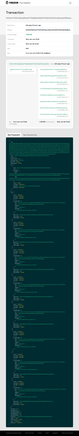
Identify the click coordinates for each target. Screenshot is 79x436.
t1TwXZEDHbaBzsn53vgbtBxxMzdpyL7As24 (53, 89)
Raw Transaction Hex (30, 135)
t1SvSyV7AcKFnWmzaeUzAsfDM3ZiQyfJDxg (53, 108)
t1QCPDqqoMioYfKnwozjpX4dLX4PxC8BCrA (54, 114)
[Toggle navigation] (70, 3)
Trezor (40, 433)
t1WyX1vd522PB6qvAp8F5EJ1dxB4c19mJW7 (53, 76)
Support (55, 433)
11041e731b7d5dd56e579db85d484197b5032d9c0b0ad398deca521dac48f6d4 (29, 64)
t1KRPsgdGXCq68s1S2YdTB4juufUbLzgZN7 (53, 82)
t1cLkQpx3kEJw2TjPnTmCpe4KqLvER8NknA (53, 69)
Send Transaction (67, 433)
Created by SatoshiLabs (13, 433)
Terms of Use (29, 433)
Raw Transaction (14, 135)
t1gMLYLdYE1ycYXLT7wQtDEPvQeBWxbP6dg (24, 69)
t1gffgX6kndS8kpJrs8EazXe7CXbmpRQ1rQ (53, 101)
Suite (47, 433)
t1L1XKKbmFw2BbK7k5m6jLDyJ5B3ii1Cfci (52, 95)
